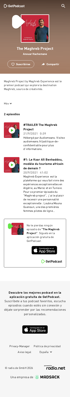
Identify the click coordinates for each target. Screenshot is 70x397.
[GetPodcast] (14, 6)
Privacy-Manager (19, 346)
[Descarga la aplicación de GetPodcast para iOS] (44, 250)
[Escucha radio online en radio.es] (54, 367)
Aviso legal (24, 352)
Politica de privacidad (47, 346)
